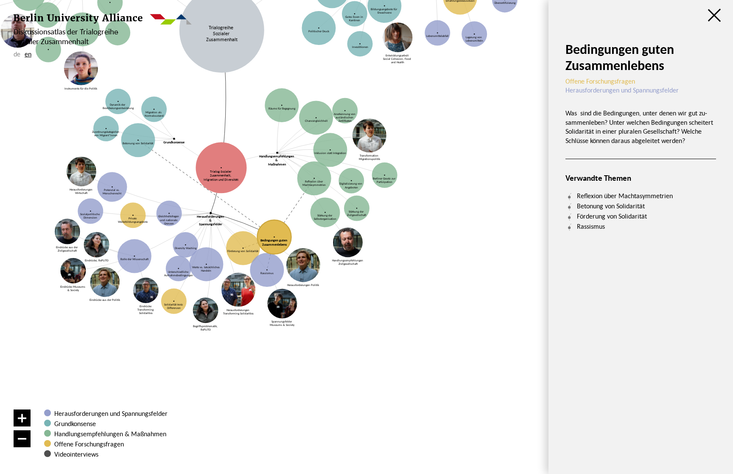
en (28, 54)
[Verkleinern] (22, 438)
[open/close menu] (714, 15)
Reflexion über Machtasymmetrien (625, 195)
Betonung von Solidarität (611, 206)
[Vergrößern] (22, 417)
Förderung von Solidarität (612, 216)
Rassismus (591, 226)
